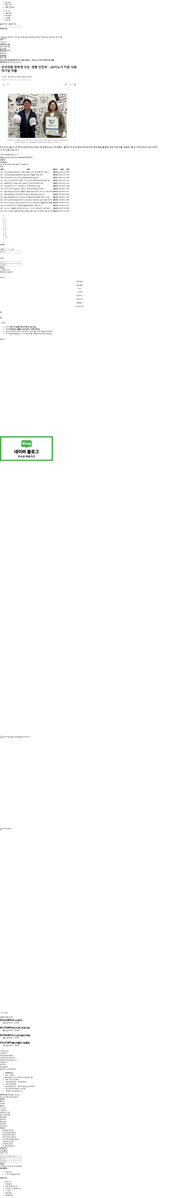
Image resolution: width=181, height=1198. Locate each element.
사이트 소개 (4, 1051)
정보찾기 (8, 15)
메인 (1, 40)
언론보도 (52, 37)
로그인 (7, 11)
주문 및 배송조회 (11, 1186)
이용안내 (3, 1062)
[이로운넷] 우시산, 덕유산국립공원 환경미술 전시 (21, 178)
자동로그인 (5, 270)
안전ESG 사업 (12, 37)
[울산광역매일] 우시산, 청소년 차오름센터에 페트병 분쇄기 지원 (26, 197)
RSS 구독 (8, 5)
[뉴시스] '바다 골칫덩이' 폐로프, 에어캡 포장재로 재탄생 (23, 189)
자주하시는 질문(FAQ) (13, 1188)
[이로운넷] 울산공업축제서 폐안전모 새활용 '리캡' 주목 (23, 175)
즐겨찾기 (8, 3)
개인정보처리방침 (6, 1055)
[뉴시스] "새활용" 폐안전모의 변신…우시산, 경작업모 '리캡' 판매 (27, 208)
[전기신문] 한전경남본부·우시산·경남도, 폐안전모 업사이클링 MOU (28, 200)
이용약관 (3, 1053)
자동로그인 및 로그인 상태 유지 (12, 1166)
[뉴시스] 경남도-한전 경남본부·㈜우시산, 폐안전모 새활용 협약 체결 (28, 203)
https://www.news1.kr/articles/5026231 (16, 157)
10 (6, 237)
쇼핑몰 (7, 18)
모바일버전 (4, 1067)
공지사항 (59, 37)
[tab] (90, 1110)
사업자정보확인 (10, 1084)
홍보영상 (45, 37)
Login (2, 267)
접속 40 (7, 20)
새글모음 (8, 1193)
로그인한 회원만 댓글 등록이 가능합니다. (14, 164)
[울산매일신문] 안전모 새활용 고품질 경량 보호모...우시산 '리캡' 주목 (28, 191)
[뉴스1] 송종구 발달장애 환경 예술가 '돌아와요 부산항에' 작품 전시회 (28, 211)
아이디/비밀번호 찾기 (12, 1174)
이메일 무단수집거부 (7, 1058)
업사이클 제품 (23, 37)
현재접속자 (9, 1195)
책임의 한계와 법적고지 (8, 1060)
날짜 (62, 169)
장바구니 (8, 1182)
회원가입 (8, 13)
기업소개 (3, 39)
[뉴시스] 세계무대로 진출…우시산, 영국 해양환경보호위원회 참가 (27, 180)
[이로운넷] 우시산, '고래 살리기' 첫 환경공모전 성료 (22, 186)
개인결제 (8, 1184)
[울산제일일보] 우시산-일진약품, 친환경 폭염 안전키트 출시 (28, 334)
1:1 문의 (8, 1191)
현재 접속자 (8, 1130)
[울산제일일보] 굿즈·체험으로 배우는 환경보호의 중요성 (24, 194)
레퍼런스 (38, 37)
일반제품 (31, 37)
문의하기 (3, 1064)
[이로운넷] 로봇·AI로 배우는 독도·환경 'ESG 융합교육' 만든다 (29, 331)
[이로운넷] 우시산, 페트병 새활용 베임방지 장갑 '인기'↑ (23, 205)
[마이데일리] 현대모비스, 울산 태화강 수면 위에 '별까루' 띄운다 (26, 172)
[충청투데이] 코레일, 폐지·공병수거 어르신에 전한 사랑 (23, 183)
